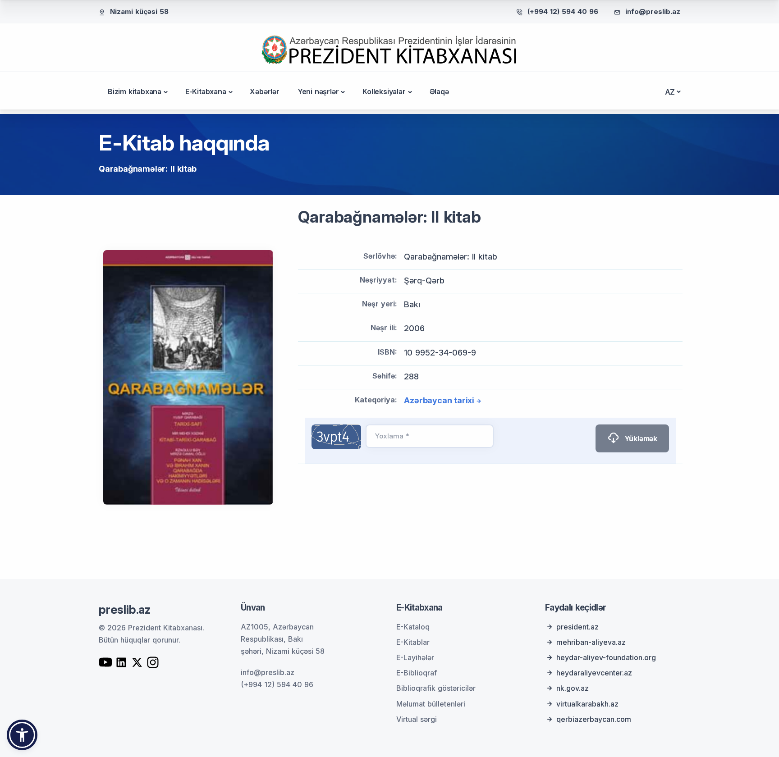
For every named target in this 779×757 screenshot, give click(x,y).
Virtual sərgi (416, 719)
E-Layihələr (415, 657)
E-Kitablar (413, 642)
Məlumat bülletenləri (430, 703)
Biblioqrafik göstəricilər (436, 688)
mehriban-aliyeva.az (591, 642)
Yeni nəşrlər (318, 91)
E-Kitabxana (205, 91)
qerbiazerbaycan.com (593, 719)
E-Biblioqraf (416, 672)
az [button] (670, 91)
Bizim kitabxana (134, 91)
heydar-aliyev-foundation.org (606, 657)
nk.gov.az (572, 688)
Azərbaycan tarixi (439, 400)
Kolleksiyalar (383, 91)
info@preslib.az (652, 11)
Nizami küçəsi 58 (139, 11)
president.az (577, 626)
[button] (22, 735)
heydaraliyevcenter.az (594, 672)
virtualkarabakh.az (587, 703)
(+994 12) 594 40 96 (562, 11)
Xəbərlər (264, 91)
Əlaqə (439, 91)
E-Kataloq (413, 626)
